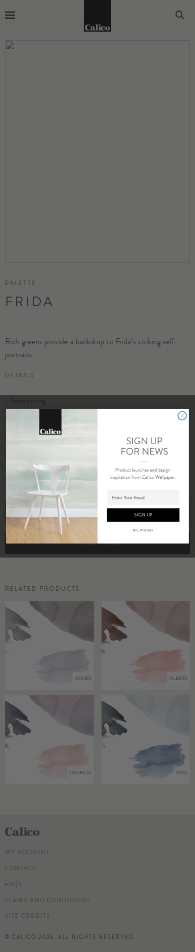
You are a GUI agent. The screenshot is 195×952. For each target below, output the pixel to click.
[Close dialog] (182, 415)
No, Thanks (143, 529)
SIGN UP (143, 515)
